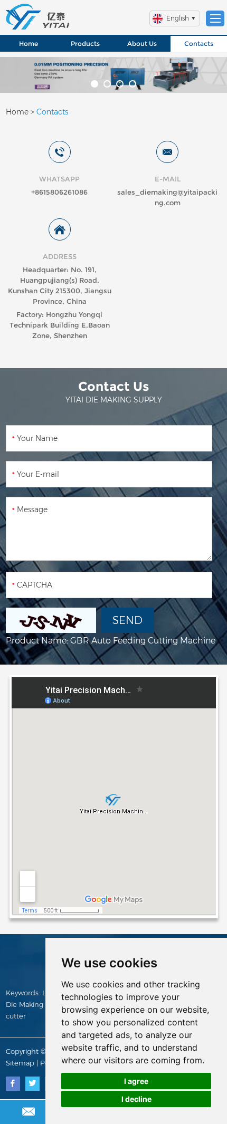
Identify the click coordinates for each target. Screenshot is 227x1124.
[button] (94, 84)
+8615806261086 (59, 192)
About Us (142, 43)
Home (28, 43)
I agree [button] (136, 1081)
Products (85, 43)
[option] (113, 74)
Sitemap (20, 1063)
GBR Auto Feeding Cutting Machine (142, 641)
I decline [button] (136, 1098)
